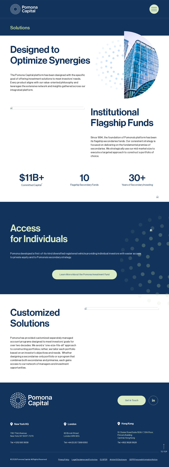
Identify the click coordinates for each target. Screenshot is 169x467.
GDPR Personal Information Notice (143, 459)
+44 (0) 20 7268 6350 (77, 442)
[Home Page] (23, 9)
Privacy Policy (63, 459)
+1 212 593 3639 (21, 442)
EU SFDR (103, 459)
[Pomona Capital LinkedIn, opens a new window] (153, 400)
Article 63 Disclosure (118, 459)
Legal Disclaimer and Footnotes (84, 459)
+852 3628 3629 (129, 442)
